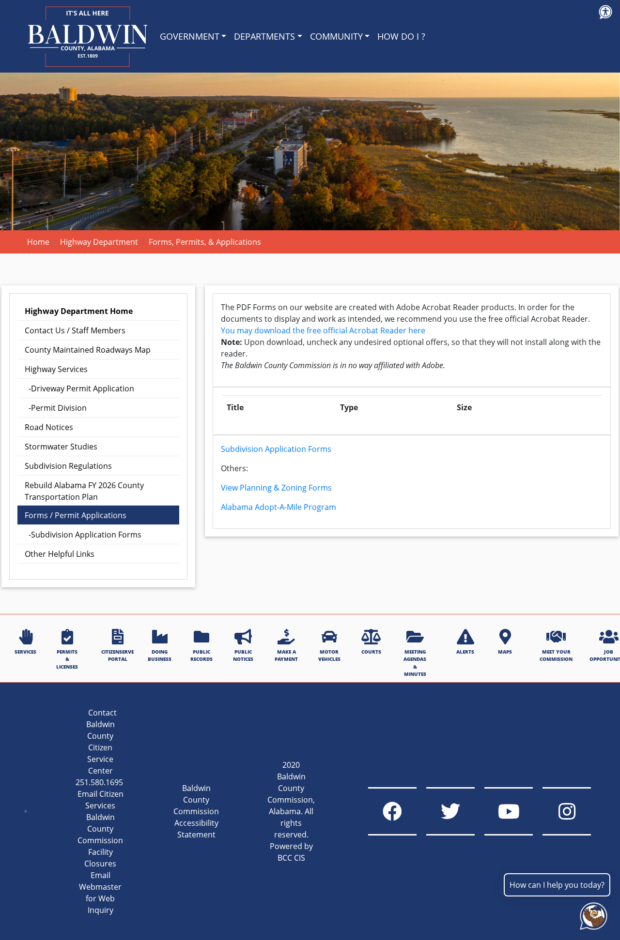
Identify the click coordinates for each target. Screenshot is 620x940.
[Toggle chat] (591, 914)
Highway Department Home (79, 311)
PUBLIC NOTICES (243, 655)
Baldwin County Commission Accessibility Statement (196, 811)
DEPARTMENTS (264, 36)
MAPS (505, 651)
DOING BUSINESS (159, 655)
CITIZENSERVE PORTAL (117, 655)
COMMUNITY (336, 36)
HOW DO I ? (401, 36)
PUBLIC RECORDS (201, 655)
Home (38, 242)
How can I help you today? (557, 885)
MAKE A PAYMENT (286, 655)
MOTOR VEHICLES (329, 655)
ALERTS (465, 651)
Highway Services (56, 369)
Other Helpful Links (59, 554)
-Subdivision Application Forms (83, 534)
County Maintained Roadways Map (88, 349)
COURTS (371, 651)
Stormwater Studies (61, 446)
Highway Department (99, 242)
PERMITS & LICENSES (67, 659)
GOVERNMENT (189, 36)
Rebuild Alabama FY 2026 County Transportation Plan (84, 491)
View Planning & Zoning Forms (276, 487)
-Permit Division (56, 408)
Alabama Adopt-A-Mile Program (278, 507)
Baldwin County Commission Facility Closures (100, 840)
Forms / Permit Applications (75, 515)
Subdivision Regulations (68, 466)
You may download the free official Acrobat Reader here (323, 330)
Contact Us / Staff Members (75, 330)
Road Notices (49, 427)
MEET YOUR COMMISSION (556, 655)
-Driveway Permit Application (79, 388)
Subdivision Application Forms (276, 449)
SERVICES (25, 651)
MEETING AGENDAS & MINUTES (414, 662)
